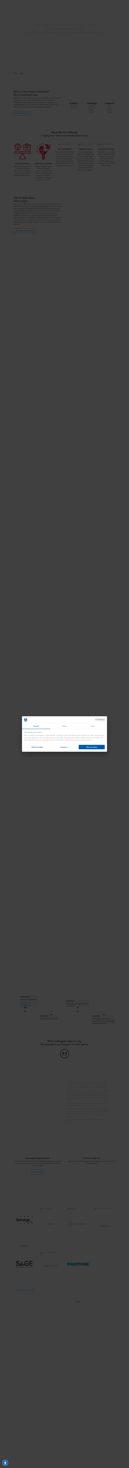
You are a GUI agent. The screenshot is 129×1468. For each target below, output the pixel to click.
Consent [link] (36, 726)
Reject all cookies (37, 747)
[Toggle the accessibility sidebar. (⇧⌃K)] (5, 1463)
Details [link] (64, 726)
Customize (63, 747)
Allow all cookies (91, 747)
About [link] (93, 726)
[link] (96, 719)
